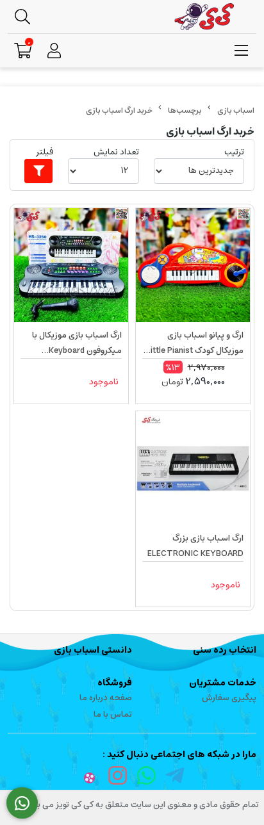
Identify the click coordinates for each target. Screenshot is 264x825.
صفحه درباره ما (105, 697)
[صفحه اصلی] (235, 110)
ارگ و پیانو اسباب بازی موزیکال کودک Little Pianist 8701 (194, 343)
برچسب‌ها (185, 110)
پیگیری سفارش (229, 697)
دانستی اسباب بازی (93, 650)
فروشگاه (114, 682)
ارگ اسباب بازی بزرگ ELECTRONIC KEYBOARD (195, 546)
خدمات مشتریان (222, 682)
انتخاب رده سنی (224, 650)
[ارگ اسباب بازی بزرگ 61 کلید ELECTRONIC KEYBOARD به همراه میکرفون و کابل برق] (193, 468)
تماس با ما (113, 714)
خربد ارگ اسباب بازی (119, 110)
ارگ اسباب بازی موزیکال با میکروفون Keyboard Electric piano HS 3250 (77, 343)
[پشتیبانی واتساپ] (22, 803)
